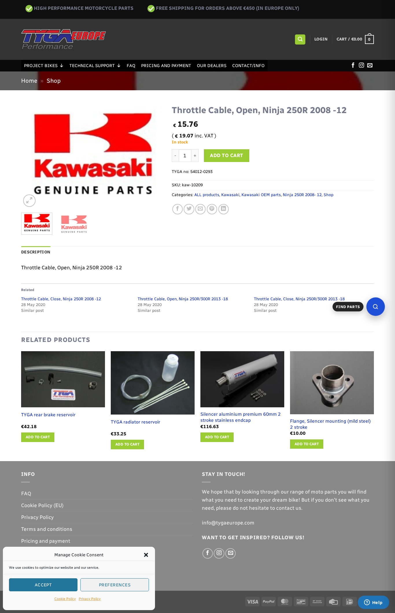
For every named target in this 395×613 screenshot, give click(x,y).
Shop (54, 80)
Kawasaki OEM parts (261, 194)
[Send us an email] (369, 66)
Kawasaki (230, 194)
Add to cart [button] (38, 437)
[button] (146, 555)
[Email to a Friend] (200, 209)
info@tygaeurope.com (228, 523)
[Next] (153, 155)
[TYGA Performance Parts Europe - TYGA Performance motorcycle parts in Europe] (63, 39)
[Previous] (31, 155)
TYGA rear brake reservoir (48, 414)
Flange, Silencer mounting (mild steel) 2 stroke (330, 424)
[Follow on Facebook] (353, 66)
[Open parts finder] (375, 306)
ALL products (206, 194)
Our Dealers (211, 65)
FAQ (131, 65)
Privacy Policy (90, 599)
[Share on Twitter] (189, 209)
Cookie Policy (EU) (42, 505)
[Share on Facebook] (177, 209)
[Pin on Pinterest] (212, 209)
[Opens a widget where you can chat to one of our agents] (373, 603)
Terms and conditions (46, 529)
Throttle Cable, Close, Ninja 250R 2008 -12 (61, 299)
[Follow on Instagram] (361, 66)
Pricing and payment (166, 65)
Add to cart (226, 155)
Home (29, 80)
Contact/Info (248, 65)
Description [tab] (35, 252)
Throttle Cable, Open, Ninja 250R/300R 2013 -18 (183, 299)
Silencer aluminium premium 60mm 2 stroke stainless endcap (240, 417)
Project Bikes (41, 65)
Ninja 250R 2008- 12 (302, 194)
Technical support (92, 65)
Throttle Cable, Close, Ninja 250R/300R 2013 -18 (299, 299)
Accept (43, 585)
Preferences (114, 585)
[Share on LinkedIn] (223, 209)
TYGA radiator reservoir (135, 422)
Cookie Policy (65, 599)
